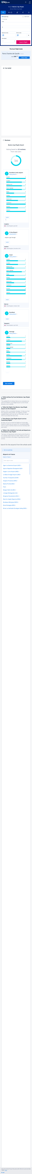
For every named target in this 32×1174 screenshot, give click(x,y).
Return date (18, 32)
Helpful (7, 217)
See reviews (8, 383)
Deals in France (6, 457)
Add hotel (26, 16)
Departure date (5, 32)
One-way (5, 19)
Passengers (4, 38)
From (3, 21)
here (6, 1170)
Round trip (5, 16)
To (2, 27)
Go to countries (8, 450)
